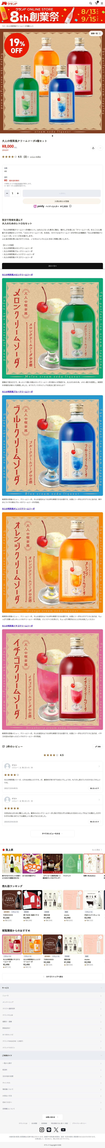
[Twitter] (56, 1129)
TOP (4, 26)
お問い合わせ (50, 1117)
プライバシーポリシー (79, 1123)
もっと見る (96, 850)
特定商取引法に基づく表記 (59, 1123)
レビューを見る (35, 157)
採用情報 (44, 1123)
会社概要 (34, 1123)
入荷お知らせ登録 (62, 201)
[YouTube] (63, 1129)
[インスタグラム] (41, 1129)
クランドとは (23, 1123)
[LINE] (49, 1129)
